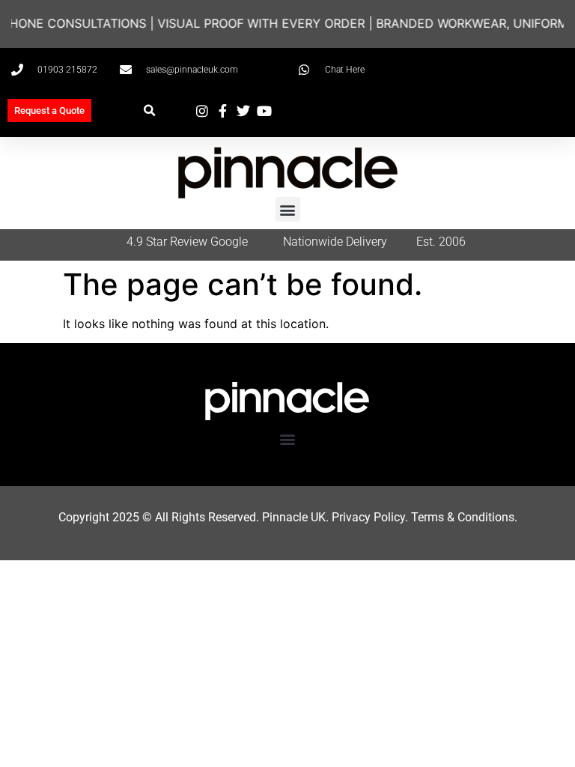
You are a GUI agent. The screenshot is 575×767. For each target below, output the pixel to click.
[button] (149, 110)
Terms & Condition (459, 517)
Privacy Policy (368, 517)
